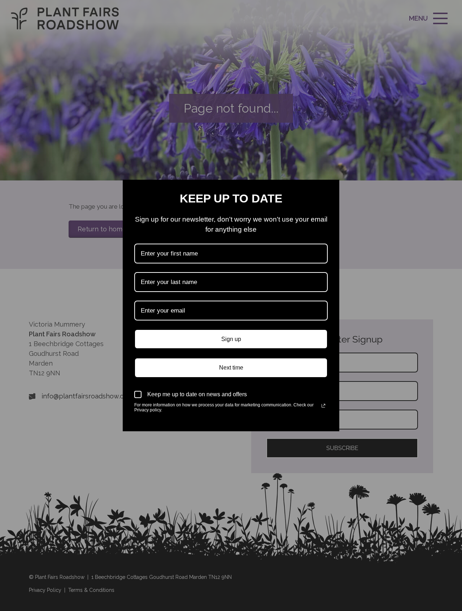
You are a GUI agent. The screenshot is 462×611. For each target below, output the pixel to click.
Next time (231, 368)
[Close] (330, 188)
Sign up (231, 339)
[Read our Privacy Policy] (323, 405)
